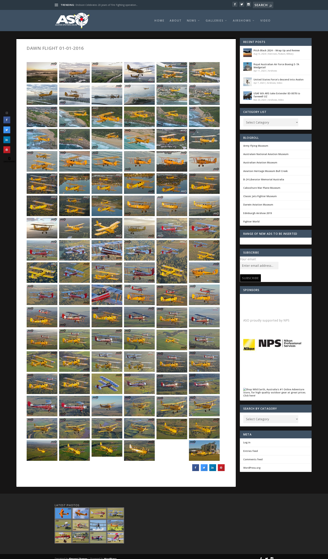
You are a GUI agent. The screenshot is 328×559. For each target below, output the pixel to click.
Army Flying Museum (255, 145)
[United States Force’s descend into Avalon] (247, 82)
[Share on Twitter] (204, 470)
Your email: (248, 259)
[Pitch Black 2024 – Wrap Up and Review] (247, 52)
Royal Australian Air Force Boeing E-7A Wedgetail (276, 66)
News (191, 20)
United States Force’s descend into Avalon (279, 79)
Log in (246, 442)
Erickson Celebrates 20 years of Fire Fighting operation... (107, 5)
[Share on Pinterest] (221, 470)
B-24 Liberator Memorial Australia (263, 179)
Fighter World (251, 221)
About (176, 20)
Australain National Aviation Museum (266, 154)
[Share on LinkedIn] (6, 142)
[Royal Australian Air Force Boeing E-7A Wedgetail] (247, 66)
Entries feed (250, 451)
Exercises (272, 53)
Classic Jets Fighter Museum (260, 196)
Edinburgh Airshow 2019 (257, 213)
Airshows (242, 20)
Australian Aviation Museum (260, 162)
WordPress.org (252, 467)
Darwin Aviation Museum (258, 204)
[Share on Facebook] (195, 470)
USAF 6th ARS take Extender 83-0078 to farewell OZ (277, 95)
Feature (281, 53)
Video (265, 20)
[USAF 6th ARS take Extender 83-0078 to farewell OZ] (247, 95)
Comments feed (253, 459)
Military (289, 53)
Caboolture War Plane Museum (261, 187)
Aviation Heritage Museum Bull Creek (265, 171)
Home (159, 20)
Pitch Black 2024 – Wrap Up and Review (277, 50)
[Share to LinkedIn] (212, 470)
